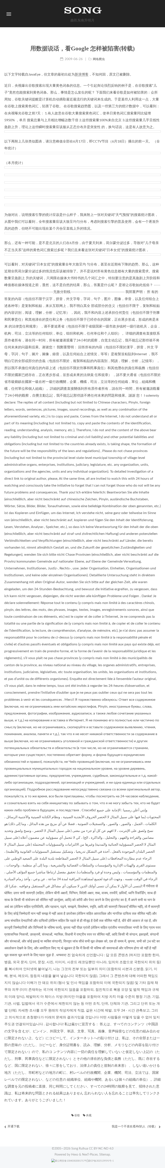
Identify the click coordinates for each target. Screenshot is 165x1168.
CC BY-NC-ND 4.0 (101, 1148)
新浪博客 (82, 74)
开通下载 (14, 1126)
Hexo (74, 1154)
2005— (62, 1148)
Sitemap (104, 1154)
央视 (88, 1115)
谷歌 (77, 1115)
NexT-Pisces (90, 1154)
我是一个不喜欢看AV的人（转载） (134, 1126)
